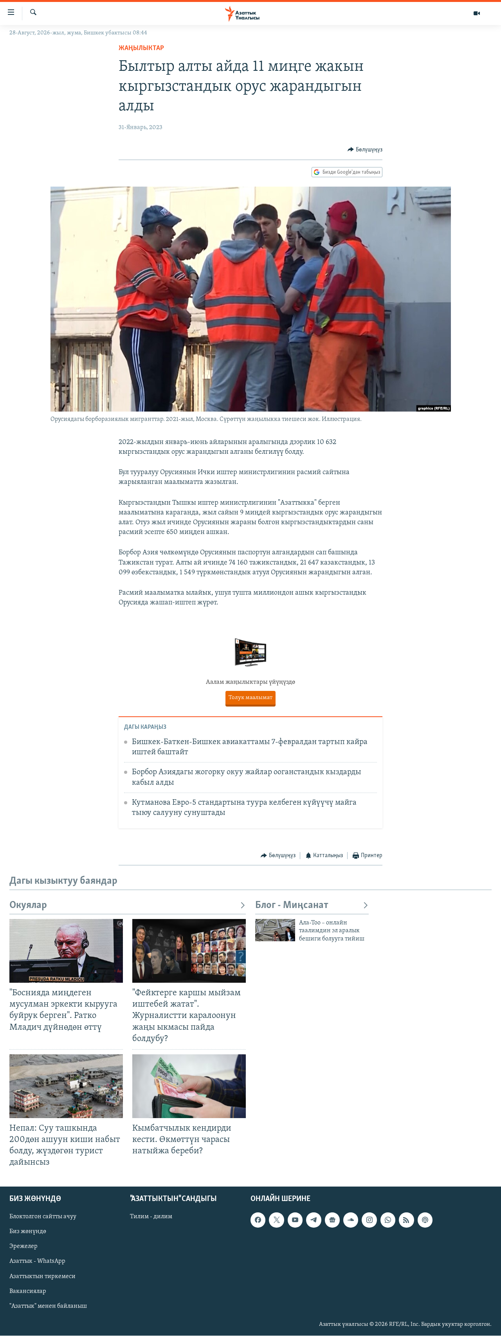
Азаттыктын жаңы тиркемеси (250, 698)
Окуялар (28, 905)
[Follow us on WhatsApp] (387, 1220)
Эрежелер (23, 1247)
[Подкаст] (425, 1220)
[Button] (365, 150)
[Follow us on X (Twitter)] (276, 1220)
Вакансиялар (27, 1291)
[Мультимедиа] (476, 13)
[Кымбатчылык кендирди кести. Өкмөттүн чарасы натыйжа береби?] (189, 1086)
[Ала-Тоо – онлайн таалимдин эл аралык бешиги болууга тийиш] (275, 930)
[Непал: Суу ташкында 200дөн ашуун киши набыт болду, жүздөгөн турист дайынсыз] (66, 1086)
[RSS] (406, 1220)
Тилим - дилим (151, 1217)
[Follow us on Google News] (332, 1220)
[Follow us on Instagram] (369, 1220)
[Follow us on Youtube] (295, 1220)
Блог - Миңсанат (291, 905)
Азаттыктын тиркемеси (42, 1276)
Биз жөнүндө (27, 1232)
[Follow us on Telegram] (313, 1220)
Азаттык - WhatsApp (37, 1262)
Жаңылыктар (141, 48)
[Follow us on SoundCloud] (350, 1220)
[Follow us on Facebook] (257, 1220)
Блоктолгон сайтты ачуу (42, 1217)
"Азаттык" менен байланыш (48, 1306)
